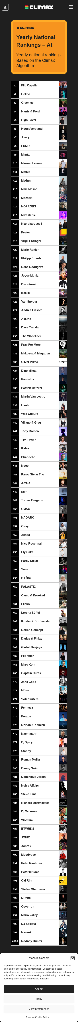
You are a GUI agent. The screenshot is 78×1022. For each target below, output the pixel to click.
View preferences (39, 1008)
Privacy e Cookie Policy (37, 1017)
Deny (39, 998)
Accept (39, 988)
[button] (72, 958)
